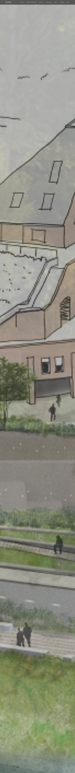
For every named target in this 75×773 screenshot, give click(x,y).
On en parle (62, 2)
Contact (67, 2)
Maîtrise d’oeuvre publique (32, 2)
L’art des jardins (49, 2)
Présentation (22, 2)
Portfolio (56, 2)
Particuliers (41, 2)
